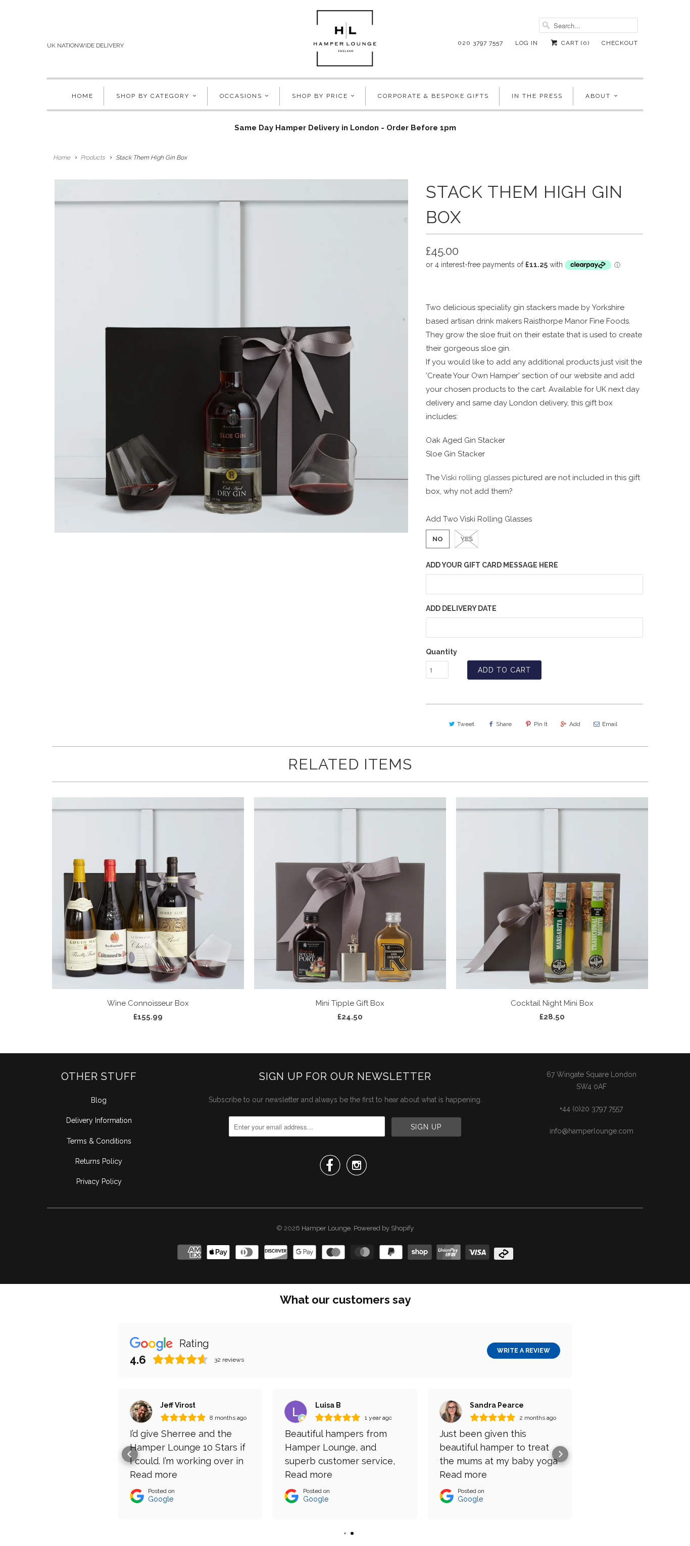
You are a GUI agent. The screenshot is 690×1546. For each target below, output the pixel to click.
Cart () (574, 42)
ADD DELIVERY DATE (461, 608)
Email (609, 724)
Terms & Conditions (99, 1141)
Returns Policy (98, 1161)
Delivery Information (99, 1120)
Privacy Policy (99, 1181)
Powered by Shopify (384, 1228)
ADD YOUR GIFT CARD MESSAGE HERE (492, 565)
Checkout (620, 42)
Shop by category (152, 95)
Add (574, 724)
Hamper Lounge (326, 1228)
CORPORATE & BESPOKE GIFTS (433, 95)
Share (504, 724)
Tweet (465, 724)
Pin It (541, 724)
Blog (99, 1100)
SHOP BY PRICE (320, 95)
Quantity (441, 652)
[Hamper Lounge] (345, 41)
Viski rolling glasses (475, 477)
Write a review (523, 1350)
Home (82, 95)
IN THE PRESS (537, 95)
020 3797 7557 (480, 42)
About (598, 95)
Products (92, 157)
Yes (467, 539)
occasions (241, 95)
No (437, 539)
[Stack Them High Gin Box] (231, 356)
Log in (526, 42)
